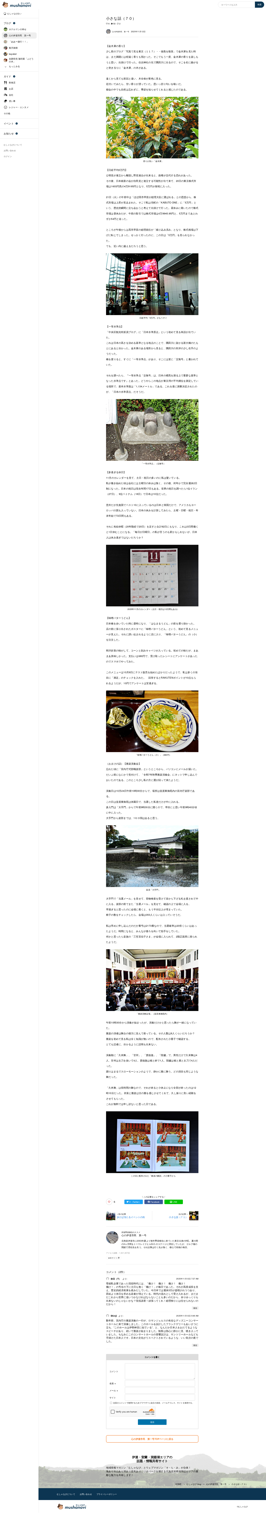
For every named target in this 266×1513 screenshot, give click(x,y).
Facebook (155, 1201)
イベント (9, 123)
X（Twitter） (135, 1201)
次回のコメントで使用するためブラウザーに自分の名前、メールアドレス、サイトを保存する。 (153, 1402)
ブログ (7, 23)
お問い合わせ (86, 1494)
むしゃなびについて (66, 1494)
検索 (260, 4)
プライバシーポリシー (107, 1494)
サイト (112, 1397)
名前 (112, 1383)
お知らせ (9, 133)
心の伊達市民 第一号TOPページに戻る (152, 1439)
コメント (113, 1371)
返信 (195, 1308)
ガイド (7, 76)
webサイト (112, 1257)
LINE (175, 1201)
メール (113, 1390)
